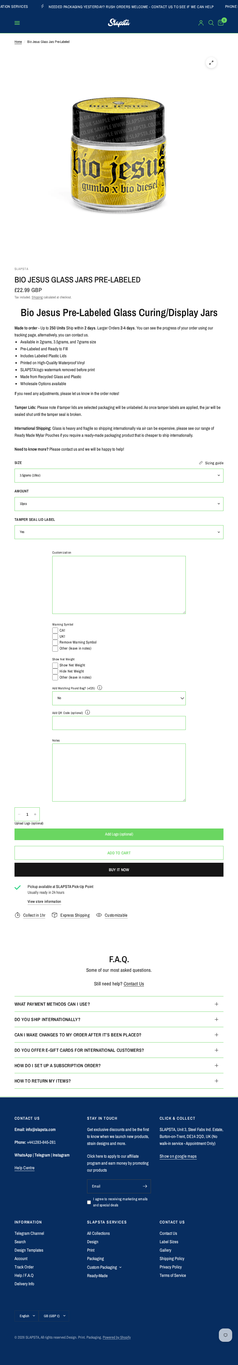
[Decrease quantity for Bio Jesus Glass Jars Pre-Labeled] (19, 814)
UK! (62, 636)
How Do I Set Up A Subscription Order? (58, 1065)
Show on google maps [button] (178, 1156)
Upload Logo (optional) (29, 823)
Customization (61, 552)
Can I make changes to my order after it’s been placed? (78, 1035)
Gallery (165, 1250)
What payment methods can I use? (52, 1004)
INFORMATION (28, 1222)
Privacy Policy (171, 1267)
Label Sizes (169, 1242)
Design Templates (29, 1250)
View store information (44, 901)
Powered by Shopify (117, 1337)
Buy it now (119, 869)
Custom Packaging (102, 1267)
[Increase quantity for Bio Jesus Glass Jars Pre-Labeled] (35, 814)
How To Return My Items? (43, 1081)
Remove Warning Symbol (77, 642)
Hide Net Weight (71, 671)
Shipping (37, 297)
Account (21, 1258)
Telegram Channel (29, 1233)
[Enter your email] (145, 1186)
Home (18, 41)
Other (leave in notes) (75, 648)
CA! (62, 630)
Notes (56, 740)
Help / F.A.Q (24, 1275)
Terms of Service (173, 1275)
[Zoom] (211, 62)
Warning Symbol (62, 624)
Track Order (24, 1267)
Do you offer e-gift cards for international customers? (79, 1050)
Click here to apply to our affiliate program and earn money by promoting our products (118, 1163)
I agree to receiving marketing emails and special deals (120, 1202)
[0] (219, 23)
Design (92, 1242)
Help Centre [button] (25, 1167)
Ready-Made (97, 1275)
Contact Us (134, 983)
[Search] (211, 23)
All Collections (98, 1233)
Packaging (95, 1258)
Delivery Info (24, 1284)
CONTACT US (172, 1222)
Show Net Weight (63, 659)
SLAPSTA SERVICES (107, 1222)
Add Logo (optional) (119, 834)
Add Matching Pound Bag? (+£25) (73, 688)
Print (90, 1250)
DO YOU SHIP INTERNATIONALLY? (47, 1019)
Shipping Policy (172, 1258)
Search (20, 1242)
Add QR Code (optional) (67, 713)
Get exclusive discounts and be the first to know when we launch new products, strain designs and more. (118, 1136)
